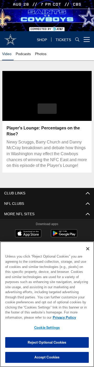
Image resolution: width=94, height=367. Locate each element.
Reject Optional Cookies (47, 342)
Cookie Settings (47, 327)
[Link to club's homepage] (10, 37)
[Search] (77, 39)
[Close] (87, 248)
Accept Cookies (47, 357)
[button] (47, 108)
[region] (47, 304)
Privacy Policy (64, 317)
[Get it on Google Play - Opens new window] (64, 236)
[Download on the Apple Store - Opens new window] (28, 234)
